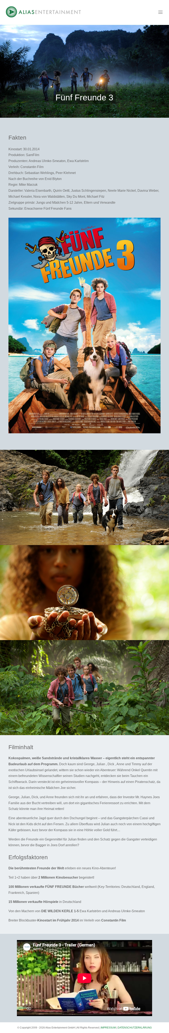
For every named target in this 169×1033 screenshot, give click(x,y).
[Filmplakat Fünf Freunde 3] (84, 433)
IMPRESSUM (108, 1027)
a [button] (160, 12)
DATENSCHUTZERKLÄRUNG (135, 1027)
